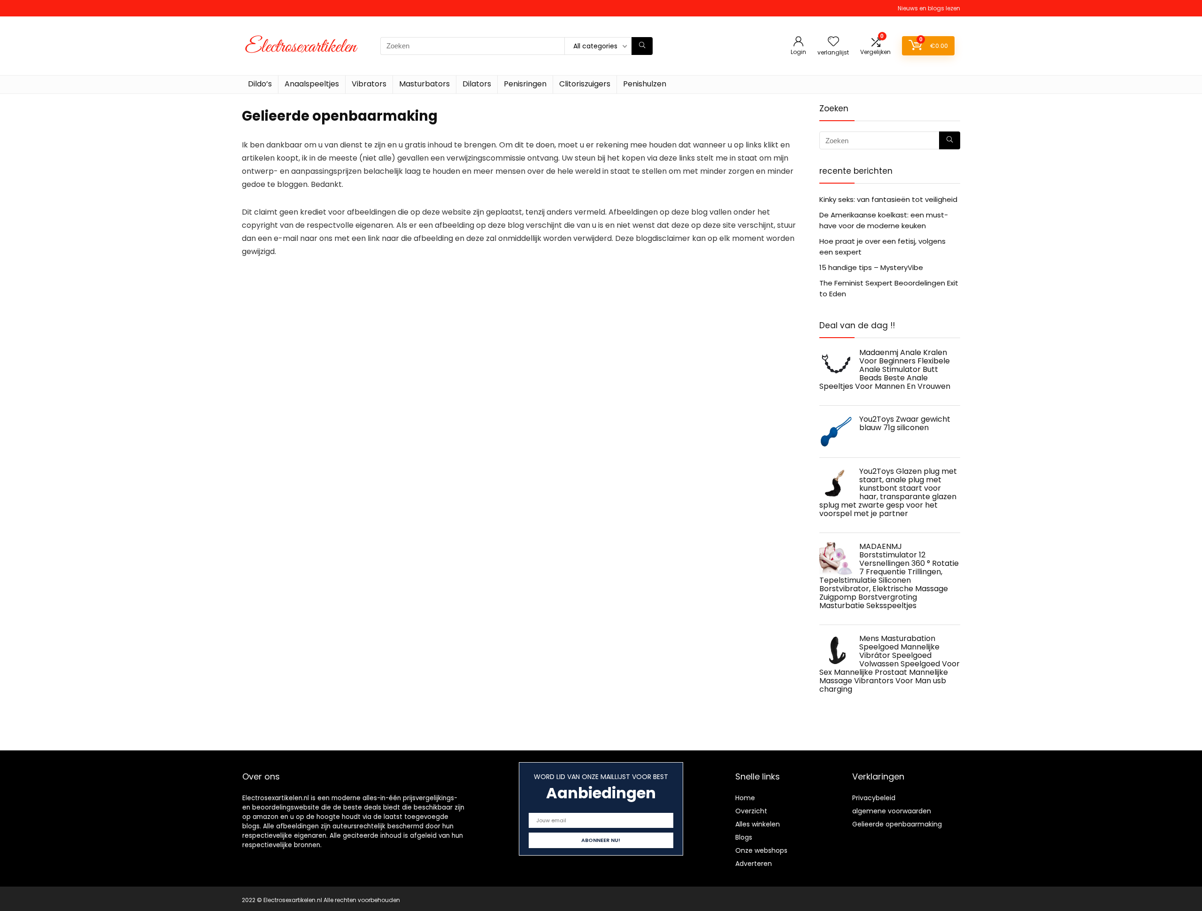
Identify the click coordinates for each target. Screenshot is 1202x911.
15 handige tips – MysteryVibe (871, 267)
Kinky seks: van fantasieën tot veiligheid (888, 199)
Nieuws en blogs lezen (929, 8)
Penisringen (525, 83)
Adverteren (753, 863)
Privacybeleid (873, 798)
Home (745, 798)
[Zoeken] (642, 46)
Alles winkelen (757, 824)
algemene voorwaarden (891, 811)
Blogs (743, 837)
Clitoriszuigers (584, 83)
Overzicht (751, 811)
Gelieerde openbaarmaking (897, 824)
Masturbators (424, 83)
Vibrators (369, 83)
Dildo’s (260, 83)
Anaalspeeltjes (312, 83)
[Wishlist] (833, 42)
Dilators (476, 83)
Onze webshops (761, 850)
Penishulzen (644, 83)
